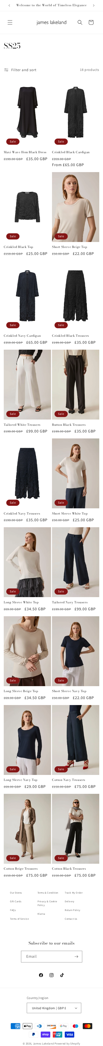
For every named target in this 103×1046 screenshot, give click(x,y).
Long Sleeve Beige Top (21, 691)
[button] (10, 22)
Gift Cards (16, 901)
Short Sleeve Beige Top (69, 247)
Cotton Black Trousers (69, 869)
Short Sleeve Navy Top (69, 691)
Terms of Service (19, 918)
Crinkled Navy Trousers (22, 514)
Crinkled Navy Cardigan (22, 336)
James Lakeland (43, 1043)
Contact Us (71, 918)
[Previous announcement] (9, 5)
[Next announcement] (93, 5)
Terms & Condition (48, 892)
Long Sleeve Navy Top (21, 780)
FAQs (13, 910)
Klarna (41, 913)
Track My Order (73, 892)
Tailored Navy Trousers (70, 602)
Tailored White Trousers (22, 425)
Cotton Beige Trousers (21, 869)
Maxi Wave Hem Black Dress (25, 152)
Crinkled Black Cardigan (71, 152)
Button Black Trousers (69, 425)
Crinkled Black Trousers (70, 336)
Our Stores (16, 892)
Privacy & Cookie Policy (47, 903)
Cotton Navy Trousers (68, 780)
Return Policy (72, 910)
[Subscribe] (76, 956)
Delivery (69, 901)
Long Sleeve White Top (21, 602)
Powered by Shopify (67, 1043)
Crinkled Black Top (18, 247)
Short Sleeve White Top (70, 514)
